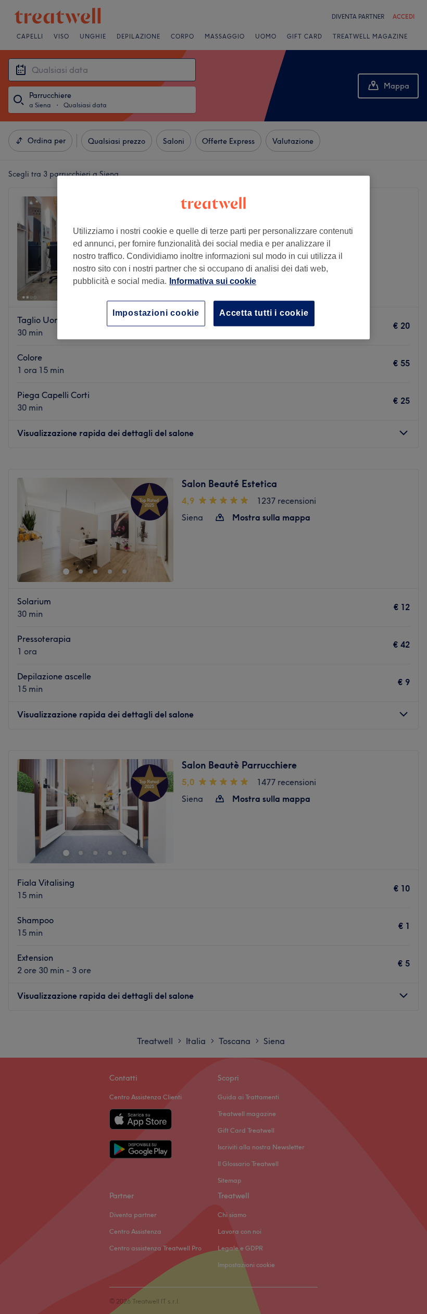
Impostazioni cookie (155, 313)
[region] (213, 257)
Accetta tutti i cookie (264, 313)
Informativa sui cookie (212, 281)
